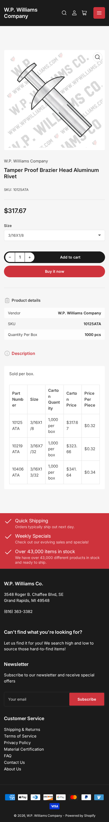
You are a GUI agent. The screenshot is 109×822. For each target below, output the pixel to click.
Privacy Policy (17, 742)
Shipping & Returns (22, 729)
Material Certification (24, 749)
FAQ (7, 755)
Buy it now (54, 271)
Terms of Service (20, 736)
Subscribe (87, 699)
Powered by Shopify (80, 816)
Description (23, 353)
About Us (12, 768)
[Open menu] (99, 13)
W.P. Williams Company (21, 13)
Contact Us (14, 762)
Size (8, 225)
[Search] (64, 13)
